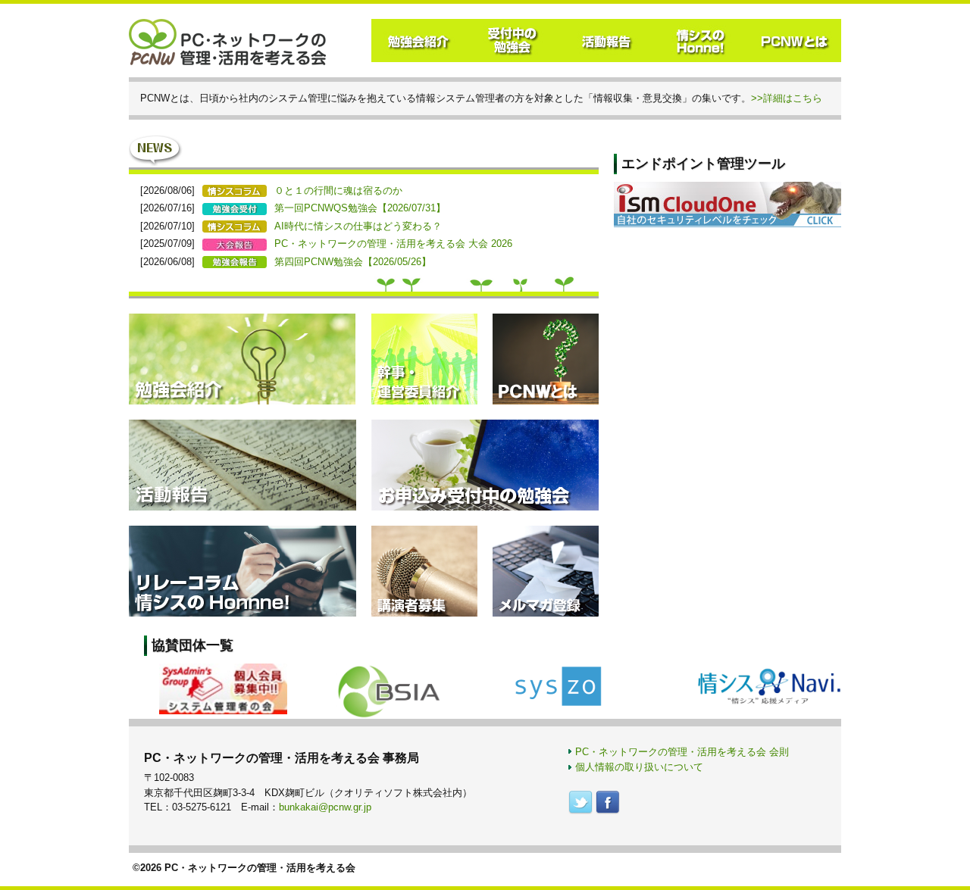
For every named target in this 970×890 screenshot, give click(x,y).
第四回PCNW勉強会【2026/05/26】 (352, 261)
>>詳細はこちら (786, 98)
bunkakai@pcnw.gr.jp (325, 807)
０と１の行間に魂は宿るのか (338, 190)
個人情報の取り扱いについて (639, 767)
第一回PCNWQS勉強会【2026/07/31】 (360, 208)
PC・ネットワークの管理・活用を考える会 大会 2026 (393, 243)
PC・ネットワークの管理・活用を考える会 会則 (682, 751)
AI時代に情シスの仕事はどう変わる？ (358, 226)
